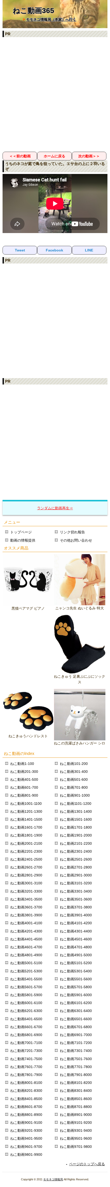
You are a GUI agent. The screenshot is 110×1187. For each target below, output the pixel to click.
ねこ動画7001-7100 (26, 1043)
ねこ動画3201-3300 (26, 891)
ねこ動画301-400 (74, 772)
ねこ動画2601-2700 (26, 867)
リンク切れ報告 (72, 532)
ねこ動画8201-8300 (26, 1091)
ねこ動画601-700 (24, 787)
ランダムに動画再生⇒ (55, 508)
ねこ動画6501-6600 (76, 1019)
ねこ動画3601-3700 (26, 907)
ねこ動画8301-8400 (76, 1091)
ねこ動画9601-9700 (26, 1147)
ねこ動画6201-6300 (26, 1011)
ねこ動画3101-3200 (76, 883)
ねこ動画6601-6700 (26, 1027)
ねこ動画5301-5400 (76, 971)
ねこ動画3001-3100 (26, 883)
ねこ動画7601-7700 (26, 1067)
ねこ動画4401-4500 (26, 939)
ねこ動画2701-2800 (76, 867)
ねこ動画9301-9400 (76, 1130)
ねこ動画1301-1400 (76, 811)
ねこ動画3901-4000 (76, 915)
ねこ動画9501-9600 (76, 1138)
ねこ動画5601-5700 (26, 987)
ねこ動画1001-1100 (26, 803)
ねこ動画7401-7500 (26, 1059)
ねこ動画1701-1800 (76, 827)
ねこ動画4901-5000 (76, 955)
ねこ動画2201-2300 (26, 851)
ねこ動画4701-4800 (76, 947)
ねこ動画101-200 (74, 764)
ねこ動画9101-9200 (76, 1122)
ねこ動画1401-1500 (26, 819)
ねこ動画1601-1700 (26, 827)
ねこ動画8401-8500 (26, 1099)
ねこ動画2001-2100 (26, 843)
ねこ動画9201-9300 (26, 1130)
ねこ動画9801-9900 (26, 1154)
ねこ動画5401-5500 (26, 979)
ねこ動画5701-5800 (76, 987)
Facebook (54, 250)
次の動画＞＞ (89, 156)
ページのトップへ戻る (87, 1164)
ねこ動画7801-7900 (26, 1075)
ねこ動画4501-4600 (76, 939)
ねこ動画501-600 (74, 779)
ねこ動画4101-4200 (76, 923)
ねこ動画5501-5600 (76, 979)
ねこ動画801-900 (24, 795)
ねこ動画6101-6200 (76, 1003)
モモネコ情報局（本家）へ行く (51, 19)
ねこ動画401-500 (24, 779)
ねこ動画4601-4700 (26, 947)
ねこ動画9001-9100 (26, 1122)
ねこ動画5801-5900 (26, 995)
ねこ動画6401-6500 (26, 1019)
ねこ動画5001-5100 (26, 963)
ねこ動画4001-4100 (26, 923)
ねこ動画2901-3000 (76, 875)
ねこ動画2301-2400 (76, 851)
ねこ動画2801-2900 (26, 875)
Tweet (20, 250)
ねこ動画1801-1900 (26, 835)
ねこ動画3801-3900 (26, 915)
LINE (89, 250)
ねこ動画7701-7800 (76, 1067)
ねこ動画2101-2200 (76, 843)
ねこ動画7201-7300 (26, 1051)
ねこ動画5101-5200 (76, 963)
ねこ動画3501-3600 (76, 899)
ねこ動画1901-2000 (76, 835)
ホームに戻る (54, 156)
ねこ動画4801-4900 (26, 955)
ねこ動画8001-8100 (26, 1083)
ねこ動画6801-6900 (26, 1035)
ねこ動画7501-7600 (76, 1059)
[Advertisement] (55, 94)
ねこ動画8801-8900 (26, 1115)
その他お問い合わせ (76, 540)
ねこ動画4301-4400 (76, 931)
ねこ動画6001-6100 (26, 1003)
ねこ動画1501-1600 (76, 819)
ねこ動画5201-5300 (26, 971)
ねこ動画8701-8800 (76, 1107)
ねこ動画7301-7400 (76, 1051)
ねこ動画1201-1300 (26, 811)
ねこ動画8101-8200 (76, 1083)
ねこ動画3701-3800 (76, 907)
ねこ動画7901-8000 (76, 1075)
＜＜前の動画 (20, 156)
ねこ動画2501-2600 (76, 859)
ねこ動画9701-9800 (76, 1147)
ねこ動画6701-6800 (76, 1027)
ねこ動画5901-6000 (76, 995)
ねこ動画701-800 (74, 787)
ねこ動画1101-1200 (75, 803)
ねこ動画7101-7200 (76, 1043)
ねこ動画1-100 (22, 764)
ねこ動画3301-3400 (76, 891)
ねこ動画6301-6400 (76, 1011)
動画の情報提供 (22, 540)
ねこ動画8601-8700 (26, 1107)
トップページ (21, 532)
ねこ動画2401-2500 (26, 859)
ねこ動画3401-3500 (26, 899)
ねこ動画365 (33, 11)
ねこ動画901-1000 (75, 795)
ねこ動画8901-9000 (76, 1115)
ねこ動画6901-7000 (76, 1035)
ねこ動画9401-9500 (26, 1138)
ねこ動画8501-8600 (76, 1099)
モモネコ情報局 (53, 1179)
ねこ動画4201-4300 (26, 931)
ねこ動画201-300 (24, 772)
